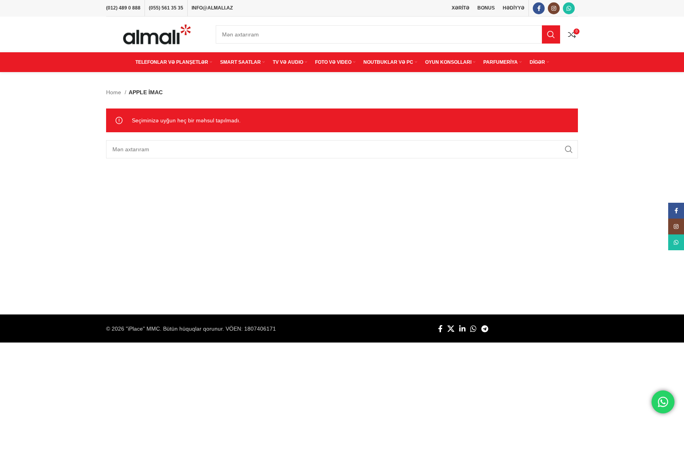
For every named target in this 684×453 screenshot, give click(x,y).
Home (114, 92)
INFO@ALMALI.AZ (212, 8)
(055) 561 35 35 (166, 8)
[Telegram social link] (484, 329)
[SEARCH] (551, 34)
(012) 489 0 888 (123, 8)
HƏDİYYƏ (513, 8)
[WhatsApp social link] (569, 8)
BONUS (486, 8)
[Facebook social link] (539, 8)
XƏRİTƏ (460, 8)
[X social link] (451, 329)
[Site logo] (157, 34)
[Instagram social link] (554, 8)
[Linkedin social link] (462, 329)
